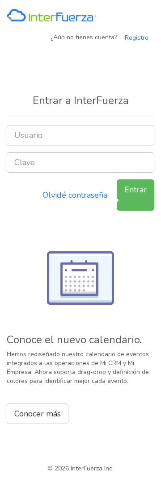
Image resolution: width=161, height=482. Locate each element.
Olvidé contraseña (74, 195)
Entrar (135, 189)
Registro (136, 37)
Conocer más (37, 413)
